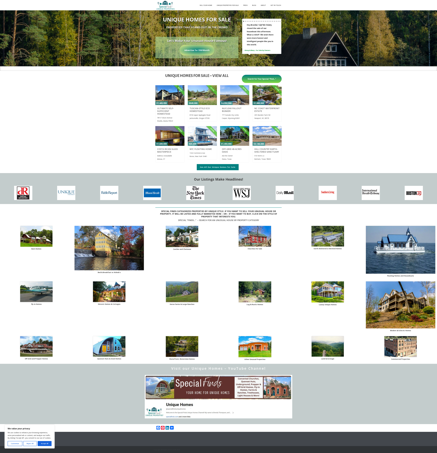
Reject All (30, 443)
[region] (30, 436)
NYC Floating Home (201, 149)
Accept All (44, 443)
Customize (15, 443)
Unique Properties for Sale (228, 5)
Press (245, 5)
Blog (254, 5)
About (263, 5)
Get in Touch (276, 5)
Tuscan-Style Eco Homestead (200, 109)
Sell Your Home (206, 5)
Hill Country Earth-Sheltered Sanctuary (266, 150)
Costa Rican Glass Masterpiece (167, 150)
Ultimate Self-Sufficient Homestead (165, 111)
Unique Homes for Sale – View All (197, 76)
